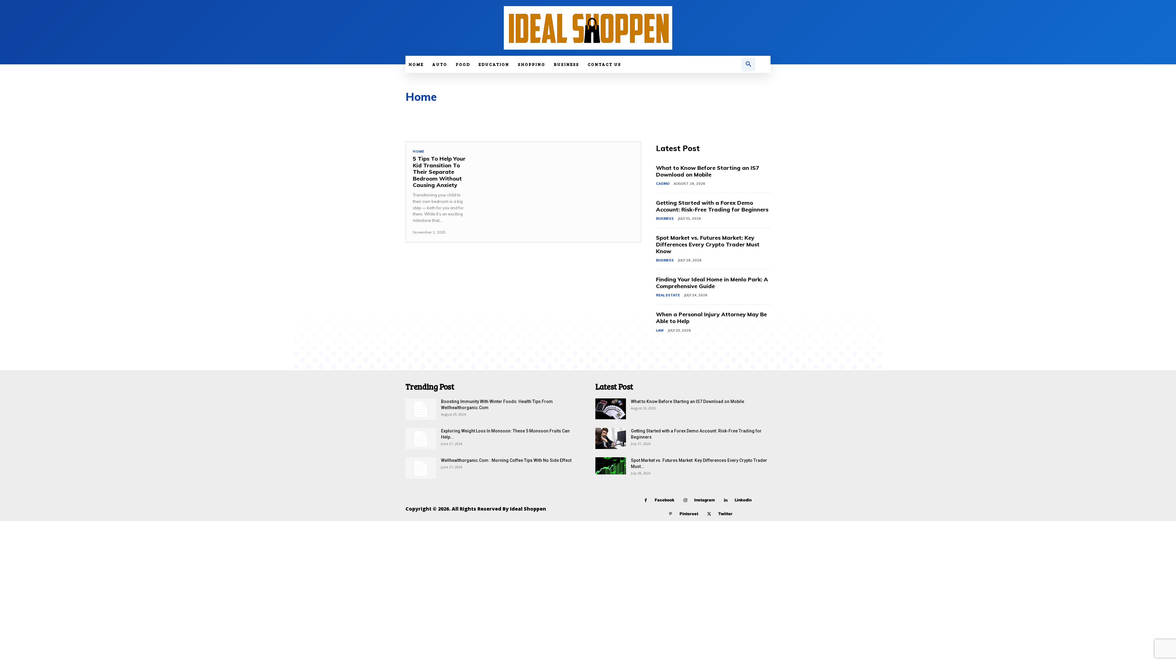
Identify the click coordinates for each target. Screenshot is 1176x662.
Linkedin (743, 499)
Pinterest (689, 513)
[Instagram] (685, 500)
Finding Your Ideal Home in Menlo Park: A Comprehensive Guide (712, 283)
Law (660, 330)
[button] (748, 64)
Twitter (725, 513)
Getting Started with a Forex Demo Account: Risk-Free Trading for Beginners (712, 206)
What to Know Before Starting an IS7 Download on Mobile (707, 171)
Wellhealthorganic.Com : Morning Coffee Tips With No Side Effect (506, 460)
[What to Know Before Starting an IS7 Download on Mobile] (610, 409)
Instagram (704, 499)
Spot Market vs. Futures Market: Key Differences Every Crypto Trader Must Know (708, 244)
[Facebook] (645, 500)
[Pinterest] (670, 514)
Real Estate (668, 295)
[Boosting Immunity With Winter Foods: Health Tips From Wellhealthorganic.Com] (420, 409)
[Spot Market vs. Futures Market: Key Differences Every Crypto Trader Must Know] (610, 465)
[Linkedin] (725, 500)
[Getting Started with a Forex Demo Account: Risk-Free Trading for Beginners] (610, 438)
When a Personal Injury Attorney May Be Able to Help (711, 318)
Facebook (664, 499)
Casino (662, 183)
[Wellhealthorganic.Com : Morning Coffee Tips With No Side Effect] (420, 468)
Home (418, 151)
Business (665, 218)
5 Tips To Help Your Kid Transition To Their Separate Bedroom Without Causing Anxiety (439, 171)
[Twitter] (709, 514)
